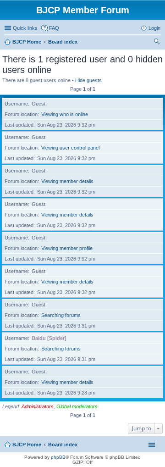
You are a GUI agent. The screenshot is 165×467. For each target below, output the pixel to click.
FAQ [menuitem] (54, 28)
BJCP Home (26, 444)
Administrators (38, 406)
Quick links (25, 28)
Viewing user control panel (70, 147)
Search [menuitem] (156, 42)
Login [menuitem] (154, 28)
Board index (62, 444)
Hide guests (88, 80)
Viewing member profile (67, 248)
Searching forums (61, 315)
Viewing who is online (64, 114)
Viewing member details (67, 181)
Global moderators (77, 406)
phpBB (58, 457)
